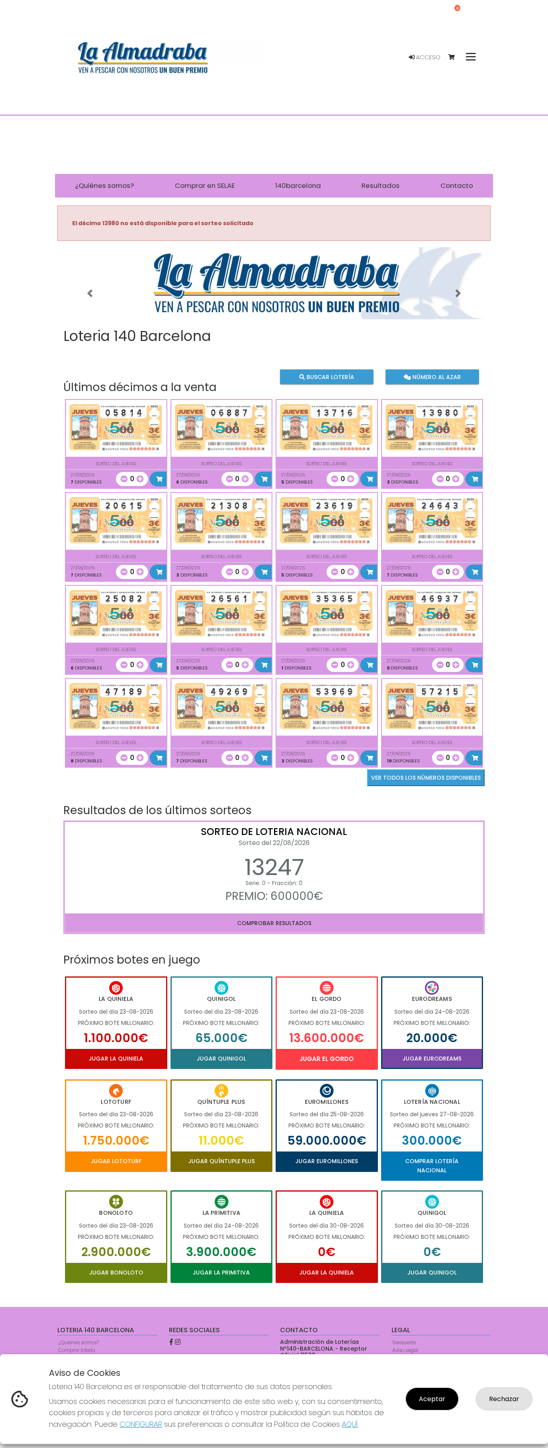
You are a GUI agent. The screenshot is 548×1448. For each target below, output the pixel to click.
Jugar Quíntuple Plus (221, 1161)
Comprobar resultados (274, 923)
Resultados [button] (380, 185)
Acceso (427, 57)
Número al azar (435, 377)
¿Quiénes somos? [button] (104, 185)
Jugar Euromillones (326, 1161)
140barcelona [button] (298, 185)
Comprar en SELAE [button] (205, 185)
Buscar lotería (329, 377)
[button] (89, 293)
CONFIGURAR (141, 1424)
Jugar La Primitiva (221, 1273)
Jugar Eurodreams (431, 1059)
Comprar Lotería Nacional (432, 1165)
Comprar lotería (76, 1350)
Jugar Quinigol (221, 1059)
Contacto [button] (456, 185)
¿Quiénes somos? (78, 1342)
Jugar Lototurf (116, 1161)
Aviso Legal (405, 1350)
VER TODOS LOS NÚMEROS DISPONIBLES (426, 778)
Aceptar (432, 1399)
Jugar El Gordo (326, 1059)
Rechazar (504, 1399)
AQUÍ (350, 1424)
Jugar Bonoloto (116, 1273)
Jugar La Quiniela (116, 1059)
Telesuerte (404, 1342)
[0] (455, 57)
